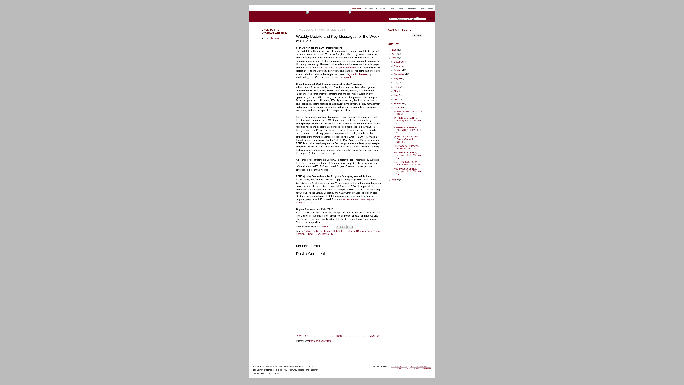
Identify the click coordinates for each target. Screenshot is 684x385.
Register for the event (357, 74)
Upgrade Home (272, 38)
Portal (369, 231)
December (399, 62)
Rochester (411, 9)
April (396, 95)
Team (318, 234)
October (398, 70)
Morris (400, 9)
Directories (426, 369)
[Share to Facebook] (348, 227)
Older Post (375, 336)
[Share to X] (345, 227)
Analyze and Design (313, 231)
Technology (327, 234)
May (396, 91)
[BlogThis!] (341, 227)
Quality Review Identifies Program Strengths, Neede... (406, 139)
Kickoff (344, 231)
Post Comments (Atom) (320, 341)
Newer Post (302, 336)
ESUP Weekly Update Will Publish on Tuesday (406, 147)
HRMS (336, 231)
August (397, 78)
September (399, 74)
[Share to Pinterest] (351, 227)
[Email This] (338, 227)
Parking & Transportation (420, 366)
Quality (377, 231)
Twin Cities (368, 9)
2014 (394, 54)
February (398, 103)
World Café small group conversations (336, 67)
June (396, 87)
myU (412, 14)
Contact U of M (403, 369)
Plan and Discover (357, 231)
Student (310, 234)
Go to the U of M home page (262, 12)
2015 (394, 50)
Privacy (416, 369)
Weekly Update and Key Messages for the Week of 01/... (407, 121)
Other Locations (426, 9)
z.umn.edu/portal (342, 77)
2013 (394, 58)
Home (339, 336)
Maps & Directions (399, 366)
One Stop (426, 14)
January (398, 107)
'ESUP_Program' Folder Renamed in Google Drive (408, 163)
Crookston (380, 9)
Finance (328, 231)
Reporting (301, 234)
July (396, 82)
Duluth (391, 9)
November (399, 66)
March (397, 99)
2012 (394, 180)
